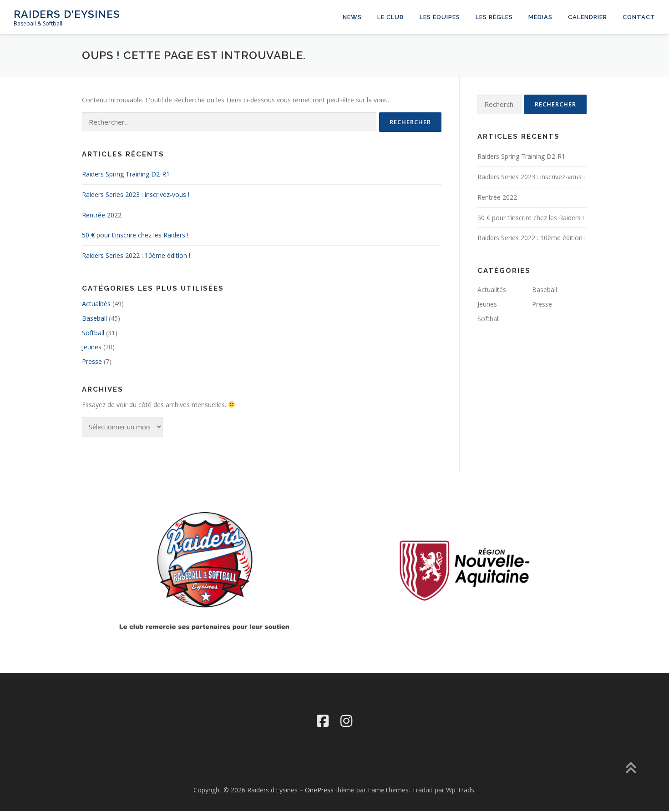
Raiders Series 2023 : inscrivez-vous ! (135, 194)
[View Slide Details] (464, 570)
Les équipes (440, 17)
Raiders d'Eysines (67, 14)
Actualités (96, 303)
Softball (93, 332)
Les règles (494, 17)
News (352, 17)
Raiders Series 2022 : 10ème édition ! (136, 255)
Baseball (94, 318)
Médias (540, 17)
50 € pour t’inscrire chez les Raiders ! (135, 235)
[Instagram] (346, 720)
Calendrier (587, 17)
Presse (92, 361)
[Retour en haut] (630, 768)
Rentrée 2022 (102, 215)
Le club (390, 17)
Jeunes (91, 347)
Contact (639, 17)
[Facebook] (323, 720)
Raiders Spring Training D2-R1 (126, 174)
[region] (464, 570)
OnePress (319, 790)
